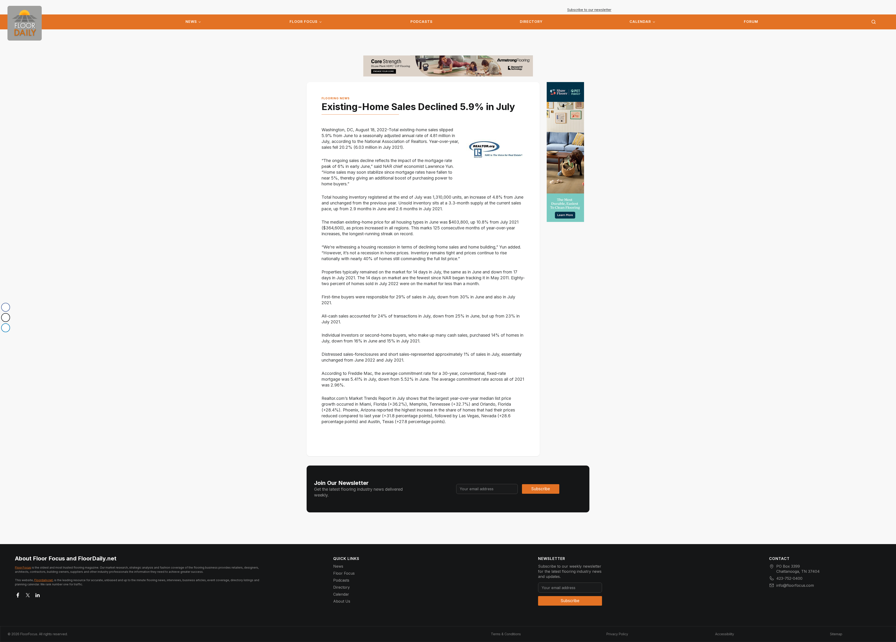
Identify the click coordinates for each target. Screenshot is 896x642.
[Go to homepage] (24, 23)
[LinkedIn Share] (5, 327)
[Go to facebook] (18, 594)
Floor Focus (304, 22)
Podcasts (421, 22)
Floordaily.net (43, 580)
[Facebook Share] (5, 307)
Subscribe (540, 489)
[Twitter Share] (5, 317)
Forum (751, 22)
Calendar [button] (640, 22)
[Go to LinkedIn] (38, 594)
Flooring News (336, 98)
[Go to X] (28, 594)
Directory (531, 22)
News (191, 22)
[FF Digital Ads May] (565, 152)
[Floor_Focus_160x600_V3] (448, 65)
